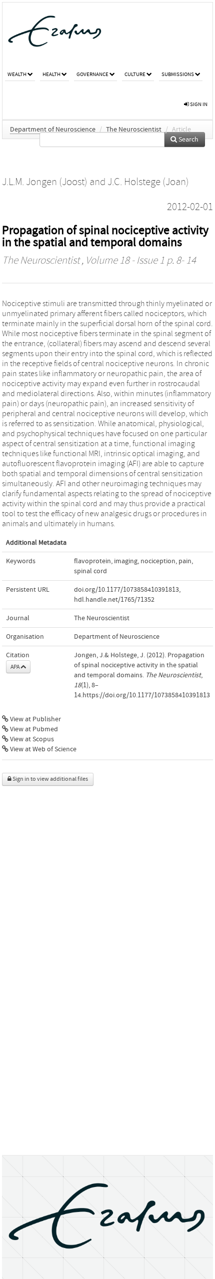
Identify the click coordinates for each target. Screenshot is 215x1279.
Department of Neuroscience (53, 130)
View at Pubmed (33, 729)
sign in (198, 104)
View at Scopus (31, 739)
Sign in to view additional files (50, 779)
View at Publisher (34, 719)
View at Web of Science (42, 749)
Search (187, 140)
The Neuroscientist (134, 130)
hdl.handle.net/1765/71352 (114, 600)
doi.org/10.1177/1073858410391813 (126, 590)
